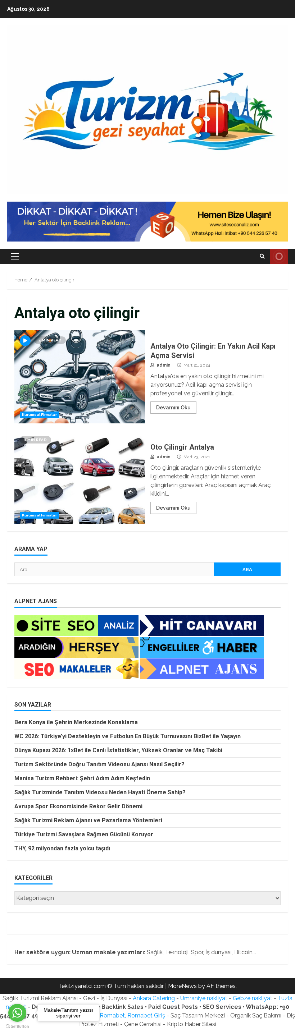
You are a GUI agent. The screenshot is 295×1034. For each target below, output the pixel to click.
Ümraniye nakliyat (203, 998)
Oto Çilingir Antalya (79, 477)
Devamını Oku (173, 407)
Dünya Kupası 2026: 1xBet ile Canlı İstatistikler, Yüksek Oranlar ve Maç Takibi (118, 750)
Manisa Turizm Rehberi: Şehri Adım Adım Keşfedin (82, 778)
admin (163, 365)
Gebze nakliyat (252, 998)
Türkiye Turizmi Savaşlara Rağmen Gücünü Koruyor (83, 834)
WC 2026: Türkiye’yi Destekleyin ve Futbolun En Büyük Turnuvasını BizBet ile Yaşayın (127, 736)
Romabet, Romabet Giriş (132, 1015)
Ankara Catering (154, 998)
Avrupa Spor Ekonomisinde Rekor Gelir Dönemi (78, 806)
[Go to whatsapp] (17, 1013)
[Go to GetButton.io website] (17, 1026)
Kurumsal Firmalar (39, 415)
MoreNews (182, 986)
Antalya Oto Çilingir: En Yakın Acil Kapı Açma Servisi (79, 376)
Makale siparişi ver (279, 256)
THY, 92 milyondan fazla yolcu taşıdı (62, 848)
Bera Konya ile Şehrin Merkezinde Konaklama (76, 722)
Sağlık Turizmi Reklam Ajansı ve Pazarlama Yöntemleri (88, 820)
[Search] (262, 256)
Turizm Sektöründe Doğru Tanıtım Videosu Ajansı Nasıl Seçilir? (99, 764)
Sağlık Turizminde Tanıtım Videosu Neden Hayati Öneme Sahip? (100, 792)
